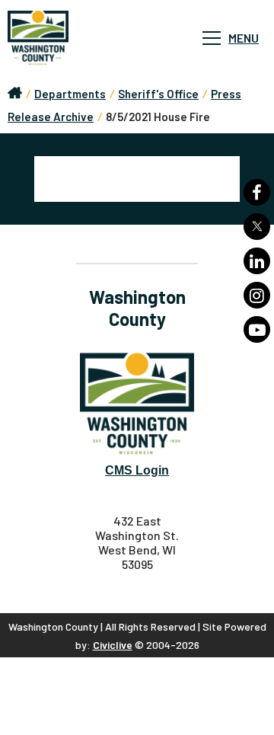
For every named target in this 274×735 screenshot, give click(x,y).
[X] (257, 226)
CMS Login (137, 470)
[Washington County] (84, 38)
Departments (70, 94)
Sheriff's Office (158, 94)
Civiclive (112, 644)
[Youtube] (257, 329)
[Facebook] (257, 192)
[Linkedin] (257, 261)
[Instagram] (257, 295)
